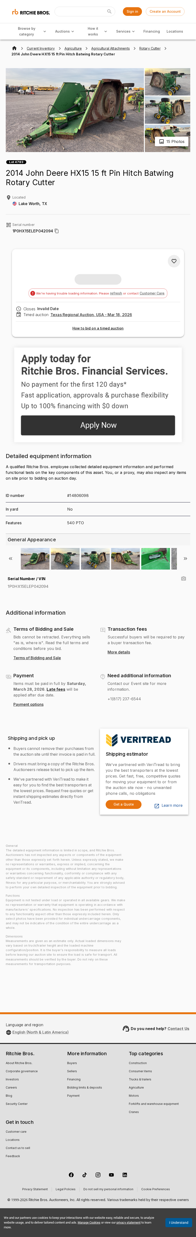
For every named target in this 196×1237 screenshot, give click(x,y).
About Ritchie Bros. (19, 1063)
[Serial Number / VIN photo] (183, 578)
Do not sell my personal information (108, 1189)
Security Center (16, 1104)
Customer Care (152, 293)
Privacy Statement (35, 1189)
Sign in (132, 11)
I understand (178, 1223)
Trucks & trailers (140, 1080)
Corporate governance (22, 1071)
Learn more (172, 805)
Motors (134, 1096)
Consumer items (140, 1071)
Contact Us (179, 1028)
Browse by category (26, 31)
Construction (138, 1063)
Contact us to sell (18, 1148)
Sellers (72, 1071)
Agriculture (136, 1088)
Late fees (56, 689)
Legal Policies (66, 1189)
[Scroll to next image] (185, 558)
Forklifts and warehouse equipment (154, 1104)
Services (123, 31)
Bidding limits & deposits (84, 1088)
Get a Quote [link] (124, 804)
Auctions (62, 31)
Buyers (72, 1063)
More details (119, 652)
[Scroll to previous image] (10, 558)
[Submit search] (109, 11)
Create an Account (165, 11)
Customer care (16, 1132)
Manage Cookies (89, 1222)
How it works (93, 31)
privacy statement (128, 1222)
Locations (175, 31)
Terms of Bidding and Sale (37, 658)
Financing (151, 31)
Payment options (28, 704)
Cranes (134, 1112)
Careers (11, 1088)
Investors (12, 1080)
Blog (9, 1096)
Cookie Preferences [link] (155, 1189)
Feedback (13, 1156)
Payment (73, 1096)
